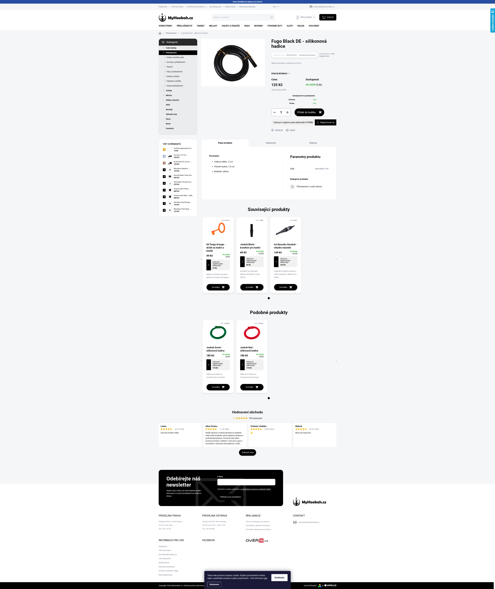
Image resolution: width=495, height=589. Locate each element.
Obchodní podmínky (247, 7)
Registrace (163, 7)
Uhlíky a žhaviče (172, 100)
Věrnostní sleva (177, 7)
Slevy (168, 119)
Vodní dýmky (171, 48)
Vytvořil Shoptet (310, 585)
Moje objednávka (165, 575)
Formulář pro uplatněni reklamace (258, 525)
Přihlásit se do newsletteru (230, 497)
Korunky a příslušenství (176, 62)
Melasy (169, 95)
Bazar (168, 124)
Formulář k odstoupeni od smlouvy (258, 529)
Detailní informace (279, 73)
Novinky (169, 109)
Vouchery (170, 128)
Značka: (324, 56)
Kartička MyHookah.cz (196, 7)
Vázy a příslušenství (174, 72)
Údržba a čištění (173, 76)
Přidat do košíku (306, 112)
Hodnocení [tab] (271, 143)
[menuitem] (166, 26)
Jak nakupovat (215, 7)
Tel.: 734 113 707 (165, 529)
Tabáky (169, 91)
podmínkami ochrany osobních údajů (256, 489)
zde (265, 578)
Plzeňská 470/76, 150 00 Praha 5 (171, 522)
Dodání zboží (230, 7)
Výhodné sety (171, 114)
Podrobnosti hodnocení (307, 55)
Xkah (168, 105)
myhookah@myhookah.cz (308, 522)
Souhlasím (279, 577)
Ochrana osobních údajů (168, 571)
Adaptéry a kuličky (174, 81)
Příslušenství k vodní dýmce (309, 186)
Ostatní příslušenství (175, 86)
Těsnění (170, 67)
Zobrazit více (247, 452)
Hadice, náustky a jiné (175, 57)
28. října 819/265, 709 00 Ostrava (214, 522)
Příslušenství (171, 53)
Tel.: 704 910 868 (208, 529)
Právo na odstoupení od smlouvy (257, 522)
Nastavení (214, 584)
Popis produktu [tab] (225, 143)
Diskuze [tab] (313, 143)
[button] (269, 298)
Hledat (271, 17)
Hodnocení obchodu (247, 412)
